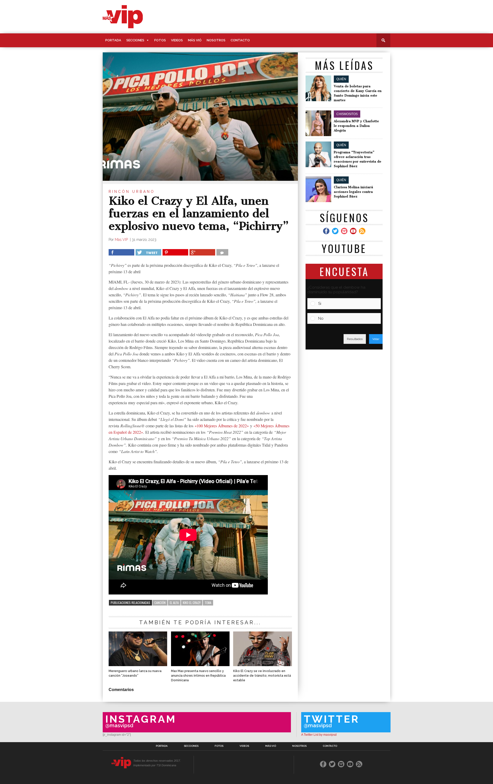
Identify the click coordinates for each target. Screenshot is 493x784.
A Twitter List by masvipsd (319, 734)
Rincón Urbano (132, 192)
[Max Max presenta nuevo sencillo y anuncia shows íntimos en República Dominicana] (200, 665)
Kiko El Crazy (192, 602)
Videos (177, 40)
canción (160, 602)
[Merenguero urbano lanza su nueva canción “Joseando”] (138, 665)
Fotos (160, 40)
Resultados (355, 339)
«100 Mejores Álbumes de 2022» (222, 425)
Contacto (240, 40)
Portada (113, 40)
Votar (375, 339)
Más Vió (195, 40)
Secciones (135, 40)
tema (208, 602)
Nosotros (216, 40)
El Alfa (174, 602)
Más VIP (122, 240)
